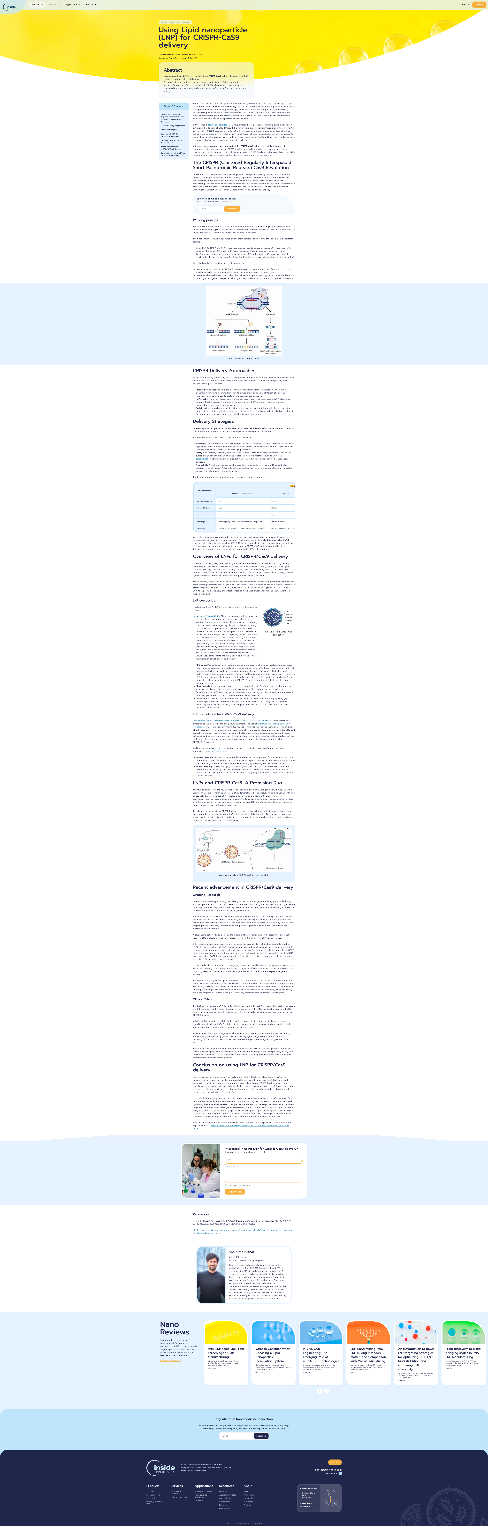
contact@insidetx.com (328, 1469)
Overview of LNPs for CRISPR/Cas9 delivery (170, 135)
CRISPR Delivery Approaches (173, 126)
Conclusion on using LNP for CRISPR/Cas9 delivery (173, 154)
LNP (195, 58)
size (285, 757)
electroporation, (203, 459)
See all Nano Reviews (170, 1360)
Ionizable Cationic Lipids (208, 616)
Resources (174, 22)
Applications (174, 58)
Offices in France (308, 1489)
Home (163, 22)
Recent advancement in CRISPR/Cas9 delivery (171, 148)
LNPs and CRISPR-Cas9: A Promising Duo (171, 141)
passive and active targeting (217, 751)
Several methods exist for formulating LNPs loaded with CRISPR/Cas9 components (232, 721)
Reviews (186, 22)
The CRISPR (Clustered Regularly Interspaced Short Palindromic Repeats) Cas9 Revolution (172, 118)
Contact (335, 1462)
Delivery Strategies (169, 130)
